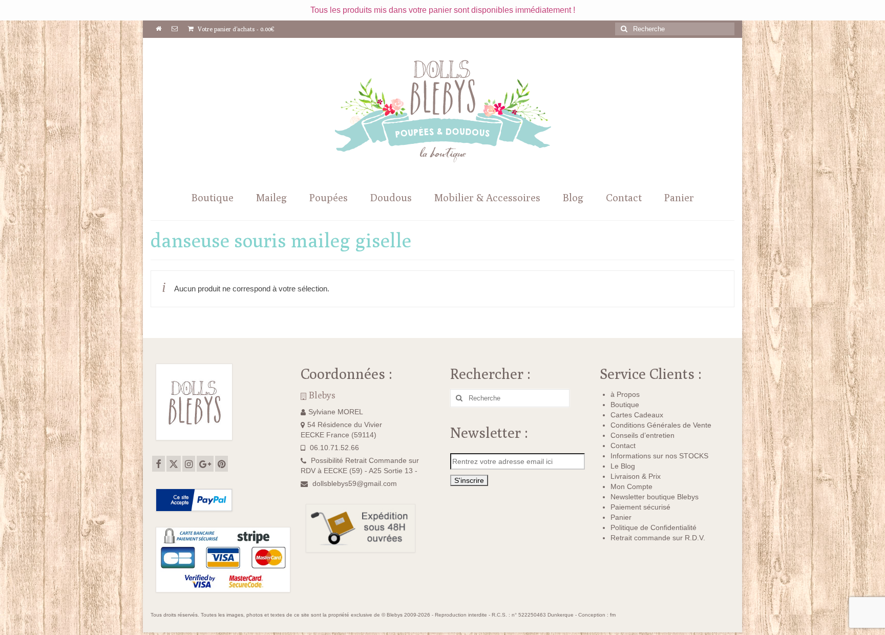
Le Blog (622, 466)
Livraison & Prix (635, 476)
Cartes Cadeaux (636, 415)
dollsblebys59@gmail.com (354, 483)
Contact (623, 445)
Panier (620, 517)
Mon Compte (631, 486)
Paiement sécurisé (640, 507)
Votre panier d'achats (235, 29)
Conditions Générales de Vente (660, 425)
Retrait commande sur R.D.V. (657, 538)
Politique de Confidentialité (653, 527)
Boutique (624, 404)
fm (613, 615)
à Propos (625, 394)
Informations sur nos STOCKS (659, 456)
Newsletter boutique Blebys (654, 497)
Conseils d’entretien (642, 435)
